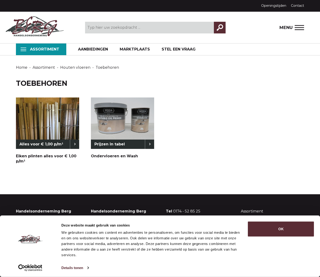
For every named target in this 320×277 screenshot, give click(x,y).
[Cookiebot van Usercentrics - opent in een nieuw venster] (30, 267)
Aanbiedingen (93, 49)
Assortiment (44, 49)
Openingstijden (273, 6)
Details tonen (72, 268)
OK (281, 229)
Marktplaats (135, 49)
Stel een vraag (179, 49)
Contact (297, 6)
